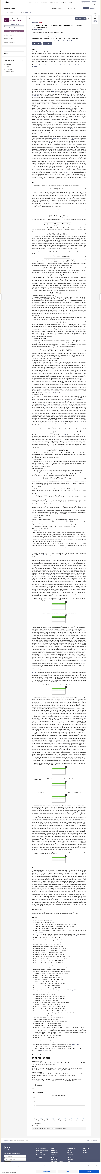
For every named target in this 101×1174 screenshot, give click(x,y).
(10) (85, 321)
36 (62, 111)
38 (65, 111)
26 (80, 95)
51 (75, 489)
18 (65, 92)
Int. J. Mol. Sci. (7, 1140)
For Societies (54, 1159)
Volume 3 (15, 12)
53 (66, 519)
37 (64, 111)
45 (58, 392)
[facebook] (41, 1058)
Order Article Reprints (81, 18)
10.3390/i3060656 (27, 12)
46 (69, 399)
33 (34, 111)
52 (42, 510)
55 (43, 554)
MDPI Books (69, 1152)
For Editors (53, 1154)
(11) (85, 350)
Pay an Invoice (39, 1152)
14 (53, 91)
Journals (29, 2)
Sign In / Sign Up (85, 2)
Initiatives (63, 2)
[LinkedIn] (39, 1058)
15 (55, 91)
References (8, 73)
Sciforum (69, 1150)
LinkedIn (84, 1150)
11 (39, 78)
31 (70, 110)
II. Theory (7, 66)
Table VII (75, 805)
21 (35, 95)
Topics (36, 2)
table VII (51, 816)
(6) (85, 256)
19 (32, 95)
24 (68, 95)
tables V (70, 716)
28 (66, 110)
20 (34, 95)
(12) (85, 450)
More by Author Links (9, 42)
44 (57, 392)
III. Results (8, 68)
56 (54, 567)
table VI (84, 716)
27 (81, 95)
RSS (88, 1140)
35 (37, 111)
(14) (85, 496)
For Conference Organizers (57, 1161)
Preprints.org (70, 1154)
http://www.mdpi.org (45, 1050)
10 (38, 78)
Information (44, 2)
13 (52, 91)
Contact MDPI (39, 1156)
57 (82, 626)
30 (69, 110)
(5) (85, 233)
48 (63, 421)
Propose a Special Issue (14, 31)
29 (67, 110)
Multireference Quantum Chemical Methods (61, 40)
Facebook (85, 1152)
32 (32, 111)
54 (42, 537)
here (57, 1126)
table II (50, 560)
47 (80, 399)
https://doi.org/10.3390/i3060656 (56, 36)
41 (49, 142)
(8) (85, 274)
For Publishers (54, 1157)
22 (37, 95)
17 (64, 92)
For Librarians (54, 1156)
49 (77, 421)
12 (75, 78)
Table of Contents (9, 60)
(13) (85, 478)
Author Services (54, 2)
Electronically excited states (71, 64)
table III (34, 672)
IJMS (11, 12)
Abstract (7, 63)
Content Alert (94, 1140)
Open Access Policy (40, 1154)
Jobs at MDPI (39, 1157)
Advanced (92, 8)
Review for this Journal (14, 27)
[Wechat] (44, 1058)
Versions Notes (47, 43)
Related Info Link (8, 38)
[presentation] (32, 86)
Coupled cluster (59, 64)
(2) (85, 209)
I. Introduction (8, 64)
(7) (85, 267)
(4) (85, 224)
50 (79, 421)
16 (56, 91)
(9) (85, 292)
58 (72, 637)
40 (73, 139)
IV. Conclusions (9, 69)
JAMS (68, 1161)
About (70, 2)
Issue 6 (20, 12)
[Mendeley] (49, 1058)
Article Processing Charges (42, 1150)
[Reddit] (47, 1058)
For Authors (54, 1150)
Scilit (68, 1156)
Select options (8, 1156)
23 (38, 95)
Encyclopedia (70, 1159)
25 (69, 95)
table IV (74, 708)
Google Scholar (39, 932)
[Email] (33, 1058)
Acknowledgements (10, 71)
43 (67, 172)
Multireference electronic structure (46, 64)
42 (66, 172)
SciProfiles (69, 1157)
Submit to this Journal (14, 24)
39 (75, 116)
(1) (85, 188)
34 (35, 111)
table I (37, 559)
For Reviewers (54, 1152)
